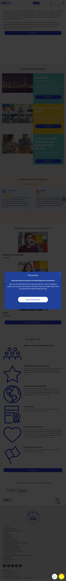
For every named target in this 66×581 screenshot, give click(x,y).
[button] (54, 576)
